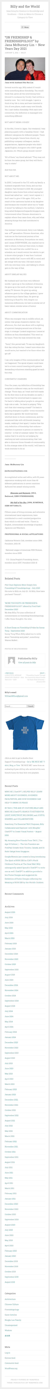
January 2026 (10, 948)
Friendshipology (12, 1309)
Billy (23, 53)
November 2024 (11, 990)
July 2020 (9, 1230)
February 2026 (11, 943)
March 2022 (9, 1136)
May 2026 (9, 928)
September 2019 (11, 1277)
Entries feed (10, 1358)
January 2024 (10, 1037)
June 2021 (9, 1172)
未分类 (7, 1335)
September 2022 (11, 1115)
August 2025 (10, 974)
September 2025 (11, 969)
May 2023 (9, 1073)
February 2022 (11, 1141)
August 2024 (10, 1006)
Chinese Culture (12, 1304)
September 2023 (11, 1053)
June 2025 (9, 980)
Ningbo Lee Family (13, 1320)
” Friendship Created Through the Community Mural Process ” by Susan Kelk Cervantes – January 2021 (35, 677)
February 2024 (11, 1032)
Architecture (10, 1299)
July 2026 (9, 917)
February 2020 (11, 1251)
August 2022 (10, 1120)
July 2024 (9, 1011)
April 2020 (9, 1245)
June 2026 (9, 922)
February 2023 (11, 1089)
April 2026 (9, 933)
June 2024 (9, 1016)
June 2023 (9, 1068)
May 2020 (9, 1240)
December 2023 (11, 1042)
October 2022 (10, 1110)
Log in (7, 1353)
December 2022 (11, 1099)
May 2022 (9, 1131)
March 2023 (9, 1084)
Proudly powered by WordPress (25, 1380)
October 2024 (10, 995)
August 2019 (10, 1282)
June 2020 (9, 1235)
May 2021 (8, 1178)
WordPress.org (11, 1368)
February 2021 (11, 1193)
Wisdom (8, 1330)
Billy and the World (25, 6)
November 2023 (11, 1047)
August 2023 (10, 1058)
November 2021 (11, 1146)
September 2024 (11, 1001)
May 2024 (9, 1021)
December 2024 (11, 985)
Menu (26, 27)
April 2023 (9, 1079)
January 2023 (10, 1094)
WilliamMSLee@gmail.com (16, 696)
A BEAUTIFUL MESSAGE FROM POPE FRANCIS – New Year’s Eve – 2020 (14, 676)
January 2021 (10, 1198)
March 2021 (9, 1188)
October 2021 (10, 1152)
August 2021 (10, 1162)
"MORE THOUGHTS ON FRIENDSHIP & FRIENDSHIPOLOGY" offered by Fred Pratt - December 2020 (23, 606)
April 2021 (9, 1183)
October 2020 (10, 1214)
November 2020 (11, 1209)
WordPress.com (35, 1383)
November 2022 (11, 1105)
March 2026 (10, 938)
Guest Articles (11, 1315)
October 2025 (10, 964)
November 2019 (11, 1266)
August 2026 (10, 912)
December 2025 (11, 954)
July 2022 (9, 1126)
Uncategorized (20, 649)
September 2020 (12, 1219)
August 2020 (10, 1225)
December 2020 (11, 1204)
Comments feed (11, 1363)
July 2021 (8, 1167)
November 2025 (11, 959)
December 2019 (11, 1261)
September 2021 (11, 1157)
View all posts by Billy (27, 662)
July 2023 (9, 1063)
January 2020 (10, 1256)
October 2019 (10, 1271)
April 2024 (9, 1027)
